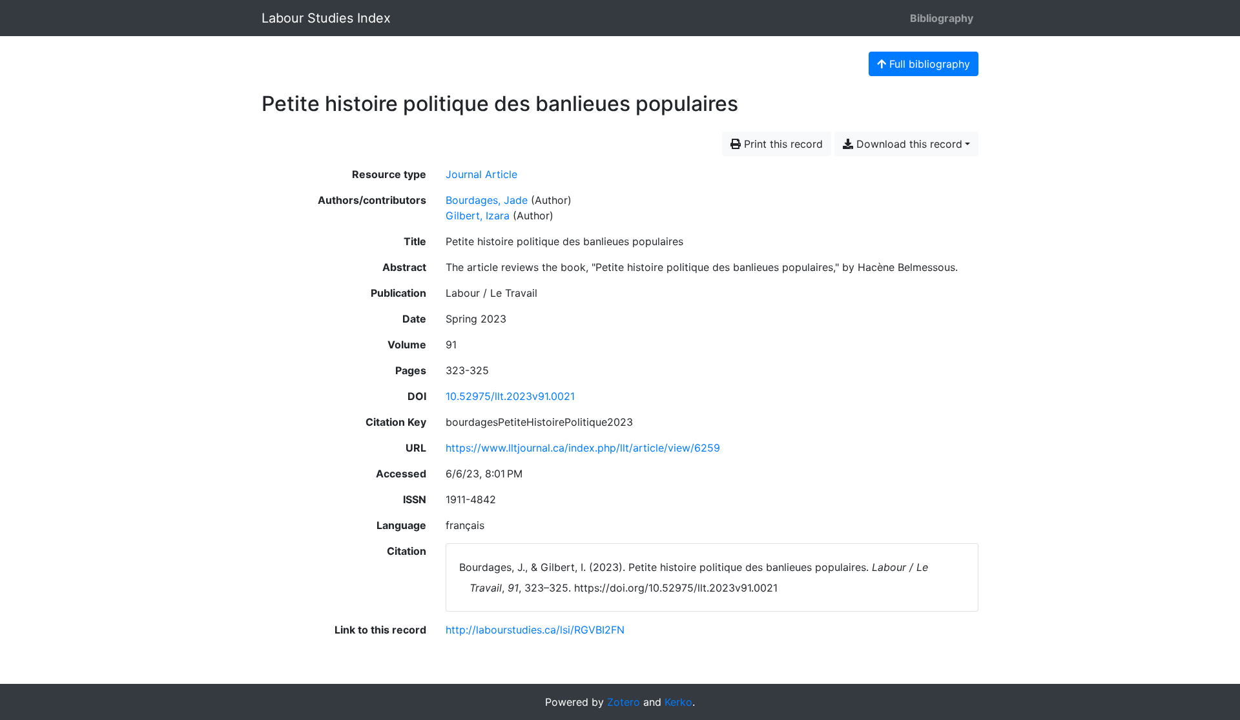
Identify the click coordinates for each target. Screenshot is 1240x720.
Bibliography (941, 18)
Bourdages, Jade (487, 200)
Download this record (907, 143)
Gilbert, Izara (478, 215)
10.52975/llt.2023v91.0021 (510, 396)
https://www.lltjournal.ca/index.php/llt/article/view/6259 (583, 447)
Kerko (678, 701)
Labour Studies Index (326, 18)
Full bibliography (928, 63)
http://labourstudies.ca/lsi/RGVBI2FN (535, 629)
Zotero (623, 701)
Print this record (782, 143)
